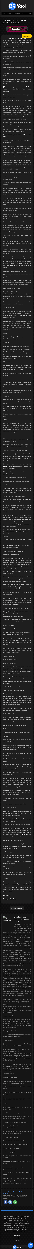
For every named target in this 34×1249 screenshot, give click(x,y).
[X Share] (10, 1202)
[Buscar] (30, 14)
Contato (17, 1238)
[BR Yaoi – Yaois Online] (17, 6)
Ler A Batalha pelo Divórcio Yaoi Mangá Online (21, 919)
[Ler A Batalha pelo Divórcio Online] (7, 923)
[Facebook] (6, 1202)
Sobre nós (17, 1241)
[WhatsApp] (15, 1202)
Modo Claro (27, 36)
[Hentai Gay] (17, 29)
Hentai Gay (17, 1235)
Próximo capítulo (16, 908)
